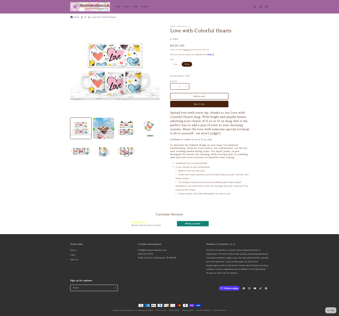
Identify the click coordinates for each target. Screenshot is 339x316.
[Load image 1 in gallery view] (81, 128)
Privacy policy (161, 310)
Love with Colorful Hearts (103, 17)
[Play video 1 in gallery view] (103, 128)
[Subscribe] (115, 288)
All (85, 17)
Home (76, 17)
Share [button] (175, 39)
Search (73, 250)
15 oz (186, 64)
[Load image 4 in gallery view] (81, 151)
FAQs (72, 255)
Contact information (203, 310)
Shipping (186, 50)
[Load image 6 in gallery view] (126, 151)
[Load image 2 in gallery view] (126, 128)
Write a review (192, 223)
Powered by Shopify (145, 310)
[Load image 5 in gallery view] (103, 151)
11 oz (176, 65)
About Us (74, 259)
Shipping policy (188, 310)
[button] (127, 6)
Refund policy (174, 310)
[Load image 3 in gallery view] (149, 128)
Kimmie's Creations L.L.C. (128, 310)
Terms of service (220, 310)
